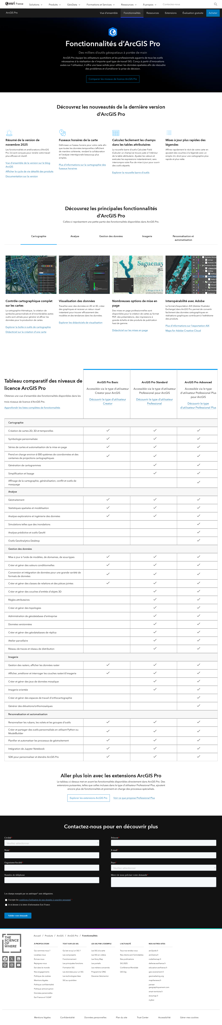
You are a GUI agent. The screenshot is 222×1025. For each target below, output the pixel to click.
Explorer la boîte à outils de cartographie (28, 327)
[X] (11, 959)
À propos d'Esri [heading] (41, 943)
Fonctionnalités (132, 13)
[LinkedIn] (18, 959)
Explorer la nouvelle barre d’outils (130, 172)
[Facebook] (5, 959)
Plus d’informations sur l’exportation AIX (187, 325)
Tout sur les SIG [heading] (71, 943)
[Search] (215, 4)
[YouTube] (18, 965)
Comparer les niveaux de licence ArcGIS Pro (113, 79)
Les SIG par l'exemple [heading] (101, 943)
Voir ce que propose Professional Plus (134, 798)
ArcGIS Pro (12, 12)
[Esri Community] (5, 965)
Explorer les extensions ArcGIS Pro (88, 798)
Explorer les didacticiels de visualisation (80, 322)
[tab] (39, 238)
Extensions (171, 13)
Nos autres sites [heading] (157, 943)
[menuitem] (46, 951)
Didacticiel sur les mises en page (130, 330)
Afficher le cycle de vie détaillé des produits (29, 171)
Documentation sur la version (22, 176)
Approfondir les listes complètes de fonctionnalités (32, 407)
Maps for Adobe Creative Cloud (183, 330)
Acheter (213, 13)
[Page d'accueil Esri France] (14, 4)
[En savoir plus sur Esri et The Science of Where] (11, 944)
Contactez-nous (171, 4)
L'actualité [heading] (125, 943)
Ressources (152, 13)
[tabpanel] (110, 299)
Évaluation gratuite (193, 13)
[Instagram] (11, 965)
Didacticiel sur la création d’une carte (26, 332)
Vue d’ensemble (109, 13)
